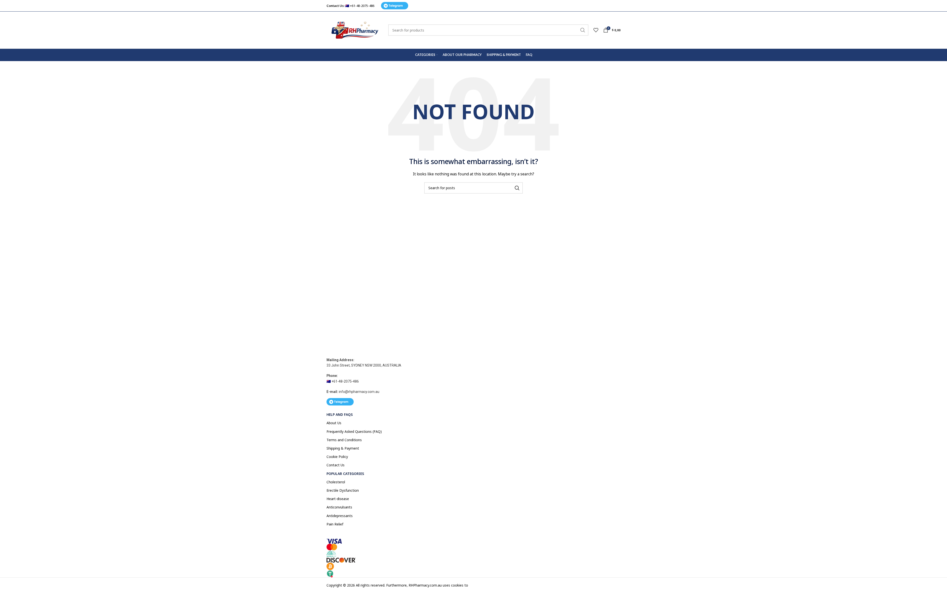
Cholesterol (336, 482)
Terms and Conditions (344, 440)
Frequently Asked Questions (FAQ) (354, 431)
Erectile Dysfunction (343, 490)
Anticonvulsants (339, 507)
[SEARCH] (582, 30)
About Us (334, 423)
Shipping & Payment (343, 448)
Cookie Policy (337, 456)
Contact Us (336, 465)
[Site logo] (354, 29)
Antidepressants (340, 515)
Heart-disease (338, 498)
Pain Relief (335, 524)
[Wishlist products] (596, 30)
